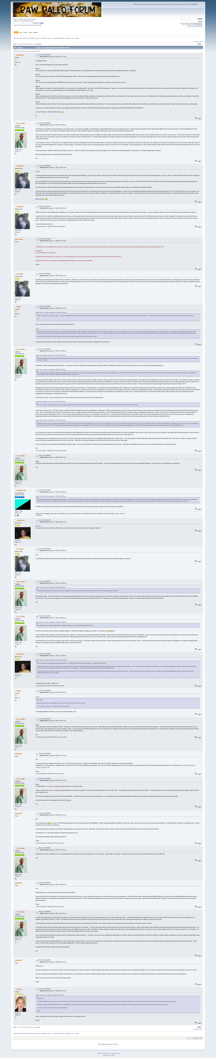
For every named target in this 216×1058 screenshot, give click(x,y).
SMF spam (101, 1044)
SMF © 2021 (107, 1053)
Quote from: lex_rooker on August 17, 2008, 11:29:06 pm (51, 659)
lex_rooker (21, 123)
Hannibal (67, 38)
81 (34, 44)
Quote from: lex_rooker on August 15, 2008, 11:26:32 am (51, 312)
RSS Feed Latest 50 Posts (195, 26)
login (29, 19)
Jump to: (188, 1038)
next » (201, 41)
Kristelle (20, 166)
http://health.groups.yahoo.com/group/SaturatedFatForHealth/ (53, 706)
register (34, 19)
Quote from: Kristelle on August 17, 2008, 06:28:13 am (51, 496)
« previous (196, 41)
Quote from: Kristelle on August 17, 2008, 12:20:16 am (51, 355)
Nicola (19, 989)
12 (31, 44)
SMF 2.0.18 (100, 1053)
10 (28, 44)
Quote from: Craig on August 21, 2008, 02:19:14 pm (50, 995)
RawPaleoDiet (198, 24)
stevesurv (20, 520)
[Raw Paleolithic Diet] (18, 515)
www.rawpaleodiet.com (196, 23)
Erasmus (20, 55)
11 (29, 44)
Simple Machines (116, 1053)
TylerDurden (21, 490)
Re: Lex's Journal (44, 55)
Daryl (19, 306)
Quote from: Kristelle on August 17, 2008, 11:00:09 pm (50, 587)
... (33, 44)
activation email (28, 20)
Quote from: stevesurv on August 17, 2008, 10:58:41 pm (51, 622)
